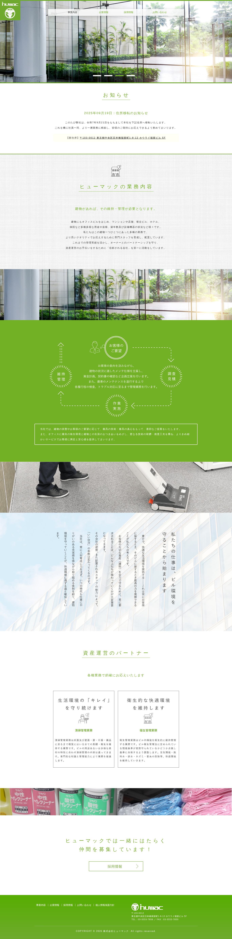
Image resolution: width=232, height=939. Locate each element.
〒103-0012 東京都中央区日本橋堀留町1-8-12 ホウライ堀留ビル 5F (123, 137)
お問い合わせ (160, 12)
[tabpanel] (116, 41)
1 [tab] (97, 75)
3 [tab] (119, 75)
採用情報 (128, 12)
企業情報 (103, 12)
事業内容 (41, 905)
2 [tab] (108, 75)
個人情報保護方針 (104, 905)
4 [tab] (130, 75)
